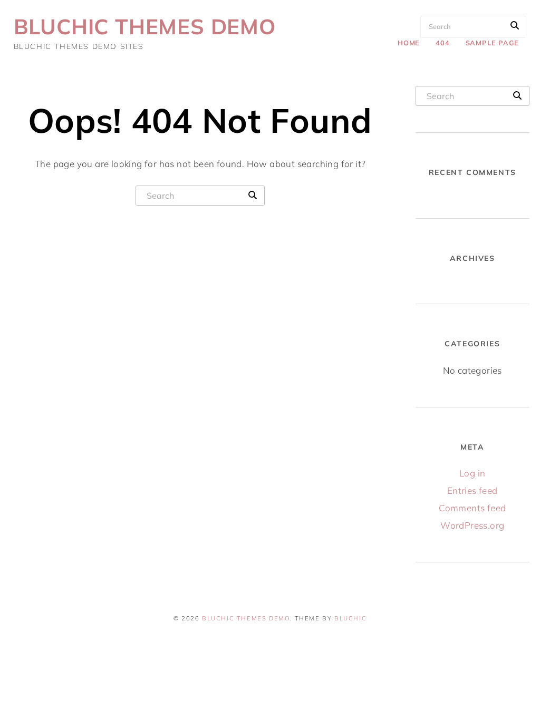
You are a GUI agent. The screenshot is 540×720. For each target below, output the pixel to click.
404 (442, 42)
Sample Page (492, 42)
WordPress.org (472, 525)
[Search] (514, 25)
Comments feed (472, 507)
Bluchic (350, 618)
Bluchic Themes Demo (145, 26)
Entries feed (472, 490)
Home (409, 42)
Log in (472, 473)
